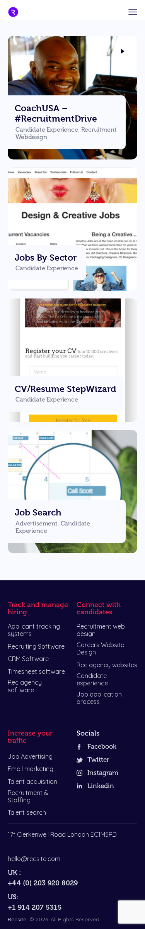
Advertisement (36, 523)
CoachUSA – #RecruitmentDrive (56, 113)
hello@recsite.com (34, 859)
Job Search (38, 512)
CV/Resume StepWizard (65, 389)
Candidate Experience (46, 129)
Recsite (17, 919)
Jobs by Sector (46, 258)
